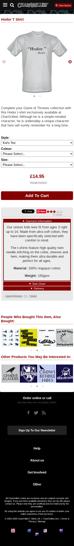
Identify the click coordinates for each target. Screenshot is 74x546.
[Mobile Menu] (4, 5)
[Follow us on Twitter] (36, 412)
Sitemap (41, 520)
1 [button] (34, 95)
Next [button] (70, 62)
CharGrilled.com (51, 518)
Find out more (45, 513)
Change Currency (38, 182)
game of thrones (14, 295)
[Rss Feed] (43, 412)
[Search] (13, 4)
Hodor (33, 295)
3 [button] (43, 350)
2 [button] (40, 95)
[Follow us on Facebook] (28, 412)
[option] (37, 61)
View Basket (65, 5)
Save (42, 210)
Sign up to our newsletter (37, 429)
